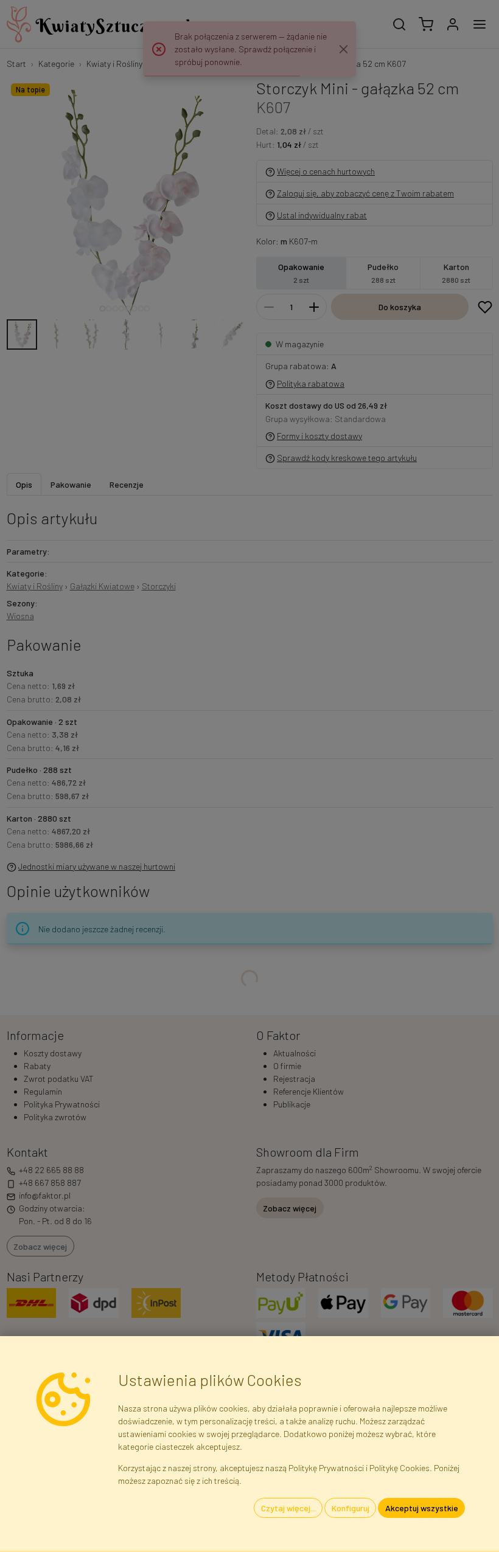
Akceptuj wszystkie (421, 1508)
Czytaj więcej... (288, 1508)
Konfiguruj (350, 1508)
